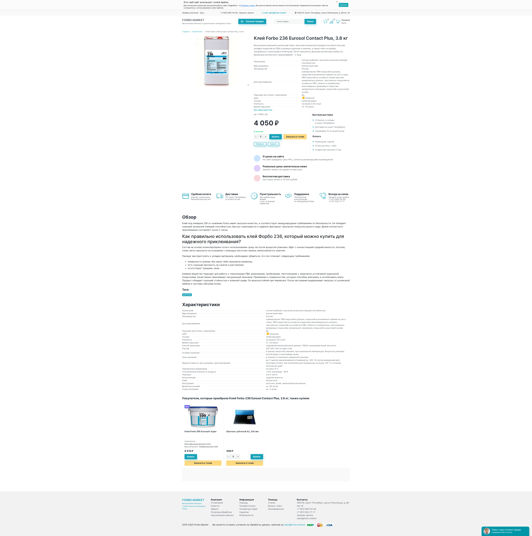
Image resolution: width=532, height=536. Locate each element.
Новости (215, 506)
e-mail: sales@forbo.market (274, 13)
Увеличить (216, 61)
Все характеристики (263, 110)
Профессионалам (190, 13)
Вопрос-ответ (275, 506)
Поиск (310, 21)
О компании (217, 502)
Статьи (271, 502)
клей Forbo (187, 295)
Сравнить (273, 144)
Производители (276, 509)
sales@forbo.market (306, 518)
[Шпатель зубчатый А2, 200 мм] (244, 416)
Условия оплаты (247, 506)
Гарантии (244, 512)
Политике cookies (248, 5)
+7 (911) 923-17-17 (306, 512)
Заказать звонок (246, 13)
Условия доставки (248, 509)
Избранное (260, 144)
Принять (343, 5)
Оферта (214, 509)
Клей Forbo (197, 31)
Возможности (246, 515)
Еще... (202, 13)
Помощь (243, 502)
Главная (185, 31)
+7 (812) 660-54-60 (229, 13)
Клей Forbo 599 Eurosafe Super (201, 431)
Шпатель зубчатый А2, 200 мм (242, 431)
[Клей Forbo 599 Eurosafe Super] (203, 416)
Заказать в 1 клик (295, 136)
